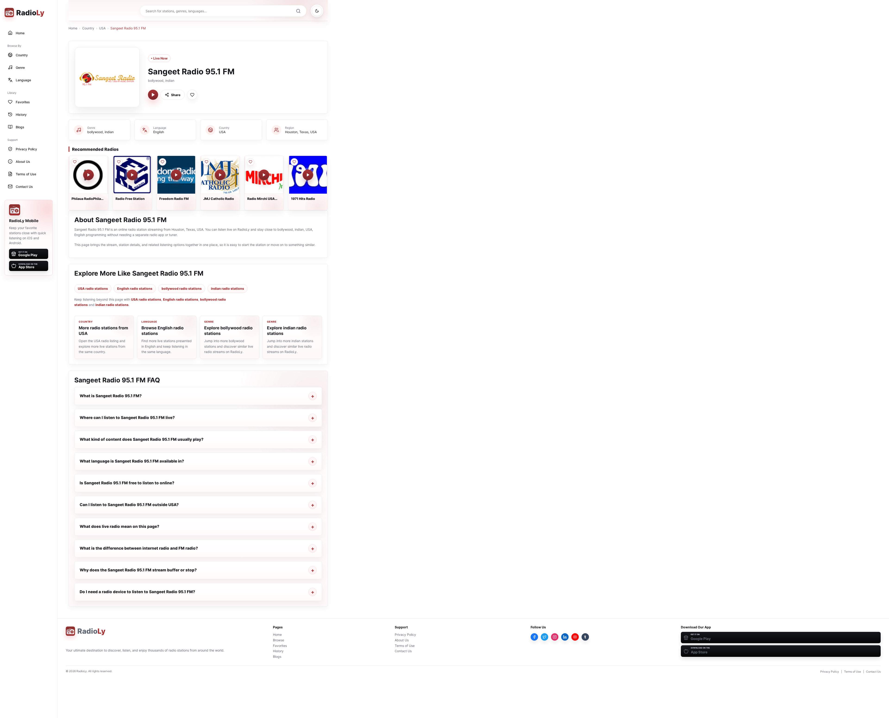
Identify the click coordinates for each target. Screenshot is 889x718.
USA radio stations (93, 288)
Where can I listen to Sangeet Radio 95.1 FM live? (127, 417)
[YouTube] (575, 637)
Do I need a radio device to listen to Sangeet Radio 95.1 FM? (137, 591)
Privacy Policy (405, 634)
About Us (402, 640)
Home (73, 28)
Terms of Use (405, 646)
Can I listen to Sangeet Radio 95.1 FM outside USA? (129, 504)
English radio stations (134, 288)
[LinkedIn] (565, 637)
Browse (278, 640)
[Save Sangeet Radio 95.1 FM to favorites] (192, 95)
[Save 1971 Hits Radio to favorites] (294, 162)
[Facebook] (534, 637)
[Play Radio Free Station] (132, 175)
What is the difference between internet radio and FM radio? (139, 548)
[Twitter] (544, 637)
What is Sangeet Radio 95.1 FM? (111, 396)
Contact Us (403, 651)
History (278, 651)
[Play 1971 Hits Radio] (308, 175)
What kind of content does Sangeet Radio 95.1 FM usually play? (141, 439)
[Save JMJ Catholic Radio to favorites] (206, 162)
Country (88, 28)
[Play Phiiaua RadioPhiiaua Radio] (88, 175)
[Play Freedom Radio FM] (176, 175)
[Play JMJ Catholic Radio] (220, 175)
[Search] (298, 11)
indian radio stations (227, 288)
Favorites (280, 646)
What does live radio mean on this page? (119, 526)
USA (102, 28)
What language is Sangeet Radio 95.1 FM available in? (132, 461)
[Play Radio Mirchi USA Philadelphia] (264, 175)
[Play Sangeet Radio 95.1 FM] (153, 95)
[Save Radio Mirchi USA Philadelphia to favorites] (250, 162)
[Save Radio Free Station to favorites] (118, 162)
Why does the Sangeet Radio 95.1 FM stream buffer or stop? (138, 570)
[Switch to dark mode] (317, 11)
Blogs (277, 656)
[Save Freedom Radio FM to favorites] (162, 162)
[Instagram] (554, 637)
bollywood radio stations (182, 288)
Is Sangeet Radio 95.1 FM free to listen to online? (127, 483)
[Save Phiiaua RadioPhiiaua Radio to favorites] (74, 162)
